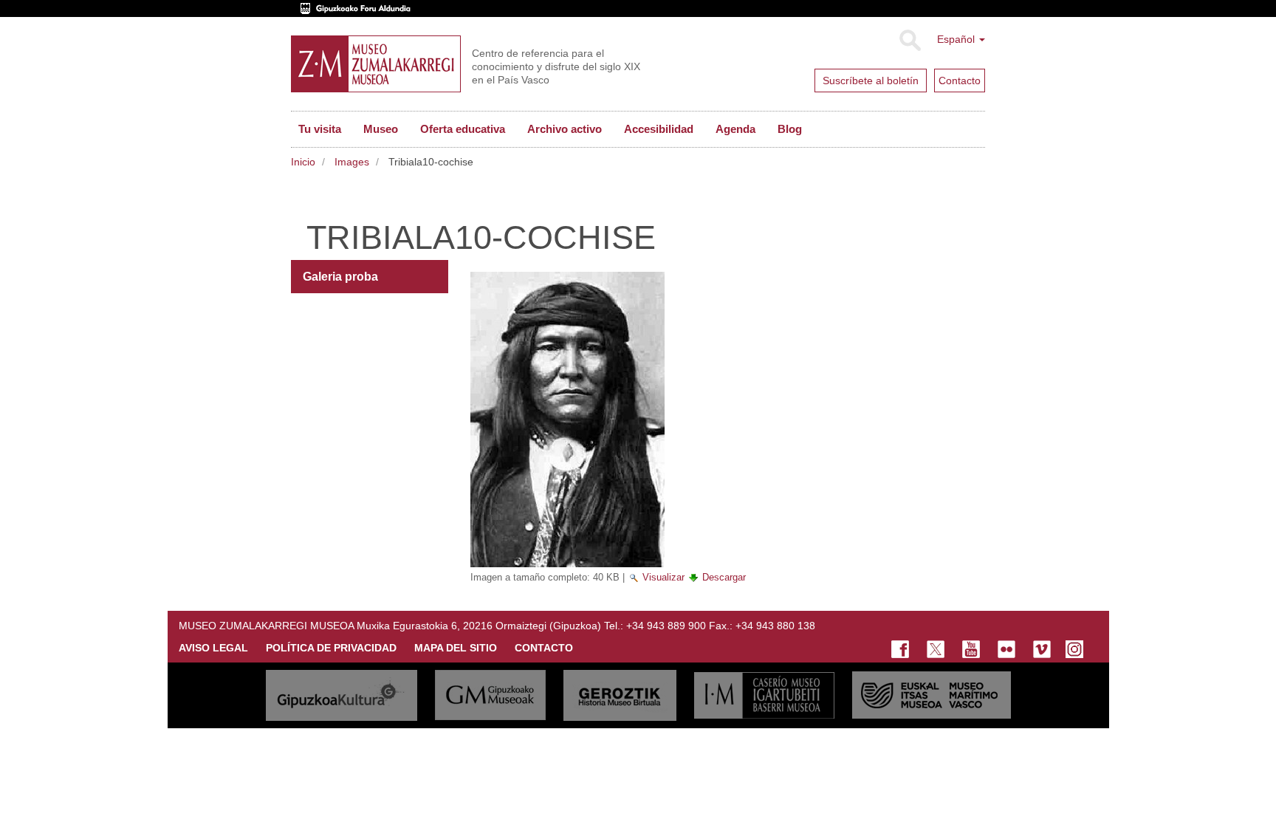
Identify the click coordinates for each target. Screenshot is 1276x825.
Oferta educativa (462, 129)
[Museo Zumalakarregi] (376, 63)
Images (352, 162)
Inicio (303, 162)
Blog (790, 129)
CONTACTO (544, 648)
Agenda (735, 129)
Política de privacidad (331, 648)
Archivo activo (564, 129)
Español (957, 39)
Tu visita (319, 129)
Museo (380, 129)
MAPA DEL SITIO (455, 648)
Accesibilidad (658, 129)
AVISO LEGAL (213, 648)
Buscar (909, 41)
